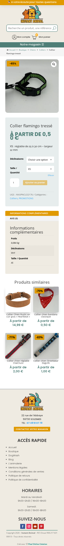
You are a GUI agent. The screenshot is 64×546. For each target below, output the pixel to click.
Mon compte (23, 36)
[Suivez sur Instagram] (28, 526)
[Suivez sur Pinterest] (41, 526)
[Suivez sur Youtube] (35, 526)
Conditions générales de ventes (26, 471)
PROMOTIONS (26, 198)
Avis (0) (14, 218)
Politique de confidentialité (23, 479)
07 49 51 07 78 (34, 422)
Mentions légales (18, 467)
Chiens (33, 50)
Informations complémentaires (29, 213)
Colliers (42, 50)
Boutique (23, 50)
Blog (11, 459)
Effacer (51, 175)
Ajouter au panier (35, 182)
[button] (54, 64)
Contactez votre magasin (32, 429)
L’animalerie (15, 463)
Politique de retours (19, 475)
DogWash (14, 455)
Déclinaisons (16, 158)
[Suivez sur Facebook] (22, 526)
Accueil (12, 50)
